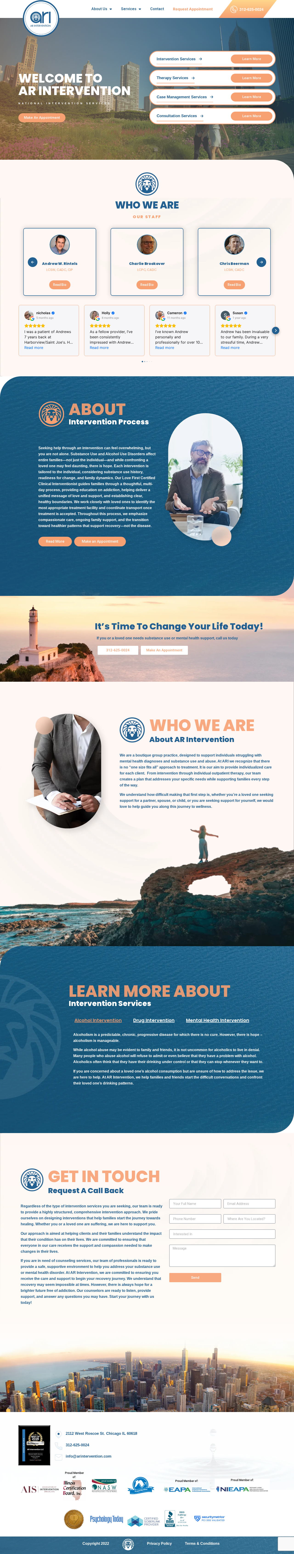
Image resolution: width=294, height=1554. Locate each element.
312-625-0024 (77, 1445)
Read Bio (59, 285)
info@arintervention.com (88, 1456)
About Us (99, 9)
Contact (157, 9)
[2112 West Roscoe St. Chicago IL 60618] (58, 1434)
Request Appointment (193, 9)
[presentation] (32, 262)
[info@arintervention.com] (58, 1457)
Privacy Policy (159, 1543)
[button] (18, 330)
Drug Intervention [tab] (154, 1020)
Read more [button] (33, 347)
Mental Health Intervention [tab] (217, 1020)
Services (128, 9)
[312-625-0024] (58, 1446)
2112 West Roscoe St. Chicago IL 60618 (101, 1433)
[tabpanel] (171, 1060)
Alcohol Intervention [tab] (98, 1020)
